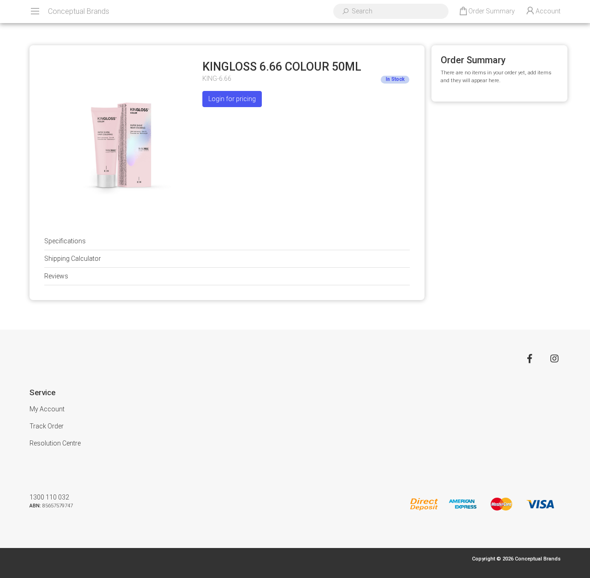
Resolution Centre (55, 443)
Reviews (56, 276)
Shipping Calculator (72, 258)
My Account (47, 409)
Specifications (65, 241)
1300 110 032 (49, 497)
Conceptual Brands (78, 11)
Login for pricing (232, 98)
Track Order (47, 426)
